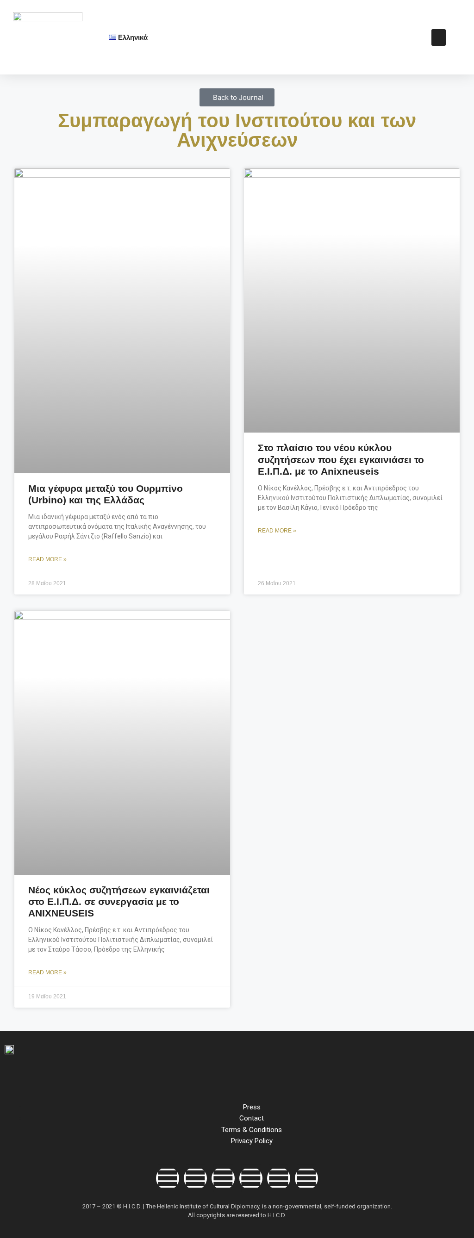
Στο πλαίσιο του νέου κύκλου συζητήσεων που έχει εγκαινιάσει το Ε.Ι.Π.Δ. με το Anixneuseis (341, 459)
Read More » (47, 559)
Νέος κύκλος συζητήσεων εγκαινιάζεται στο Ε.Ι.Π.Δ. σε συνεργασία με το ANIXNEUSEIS (119, 901)
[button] (438, 37)
